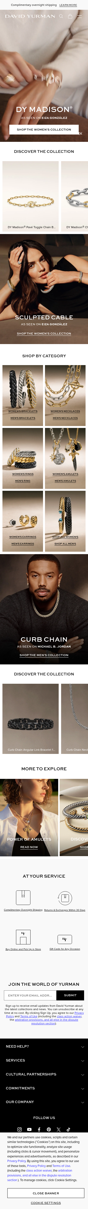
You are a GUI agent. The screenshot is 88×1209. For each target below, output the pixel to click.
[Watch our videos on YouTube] (29, 1129)
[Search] (61, 15)
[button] (44, 1046)
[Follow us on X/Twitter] (58, 1129)
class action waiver (69, 1016)
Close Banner (46, 1193)
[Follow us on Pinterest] (49, 1129)
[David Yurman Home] (30, 16)
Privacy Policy (16, 1161)
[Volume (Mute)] (79, 133)
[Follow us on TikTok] (68, 1129)
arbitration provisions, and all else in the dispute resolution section (46, 1021)
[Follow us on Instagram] (19, 1129)
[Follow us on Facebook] (39, 1129)
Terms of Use (28, 1016)
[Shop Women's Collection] (44, 76)
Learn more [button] (68, 5)
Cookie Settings (46, 1203)
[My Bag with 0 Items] (70, 16)
